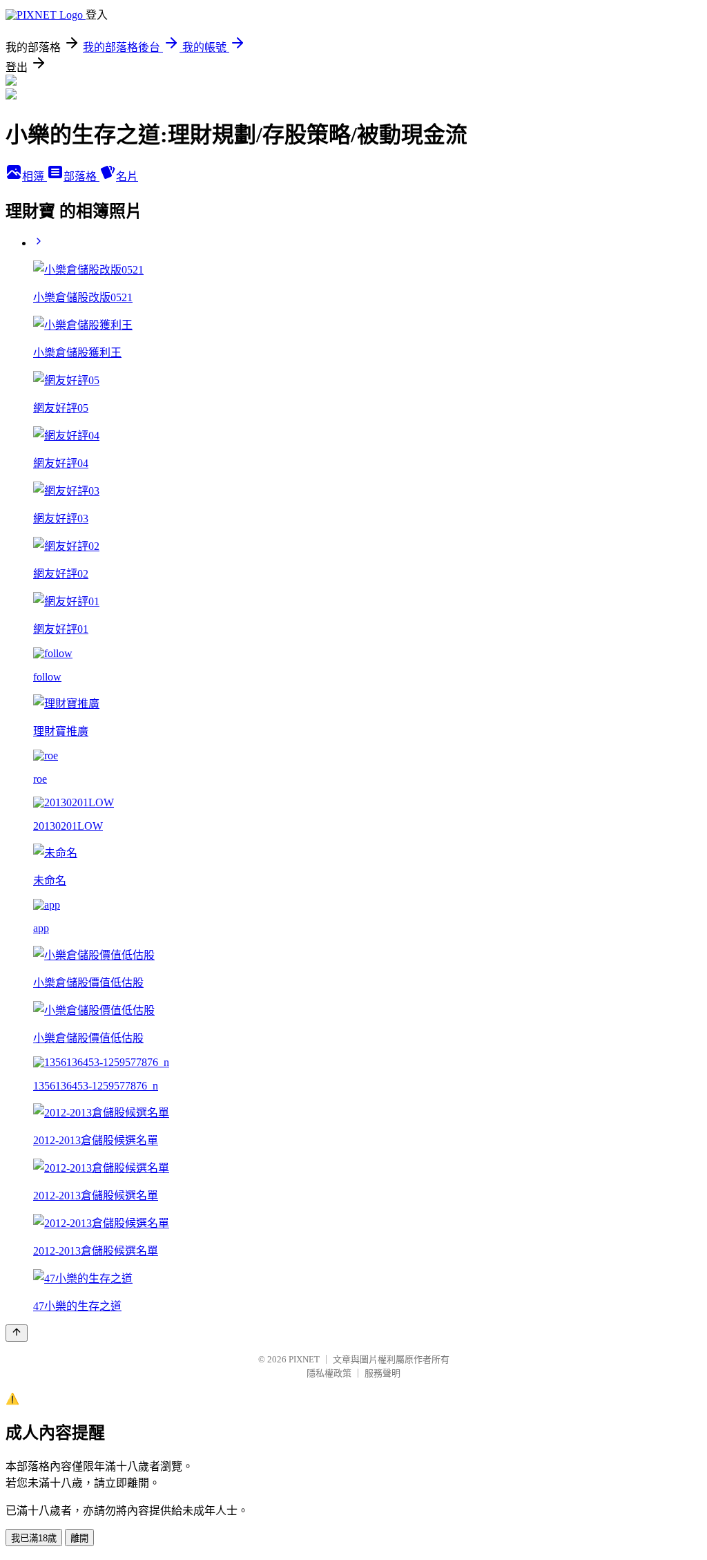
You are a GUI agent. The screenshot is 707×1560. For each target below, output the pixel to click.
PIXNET (304, 1359)
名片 (127, 176)
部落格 (81, 176)
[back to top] (17, 1333)
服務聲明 (382, 1373)
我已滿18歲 (34, 1538)
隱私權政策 (329, 1373)
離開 (79, 1538)
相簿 (34, 176)
